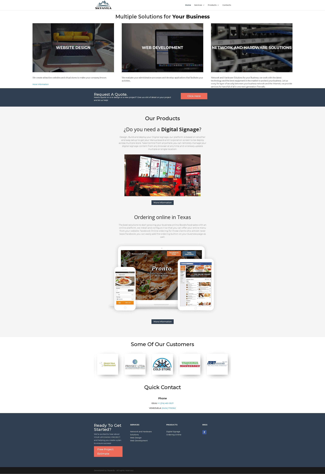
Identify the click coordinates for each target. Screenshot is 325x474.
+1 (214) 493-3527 (166, 403)
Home (188, 5)
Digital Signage (173, 431)
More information (40, 84)
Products (212, 5)
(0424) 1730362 (169, 408)
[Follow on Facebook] (204, 432)
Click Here (194, 96)
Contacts (226, 5)
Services (198, 5)
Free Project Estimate (105, 451)
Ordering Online (173, 435)
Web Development (139, 440)
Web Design (136, 438)
